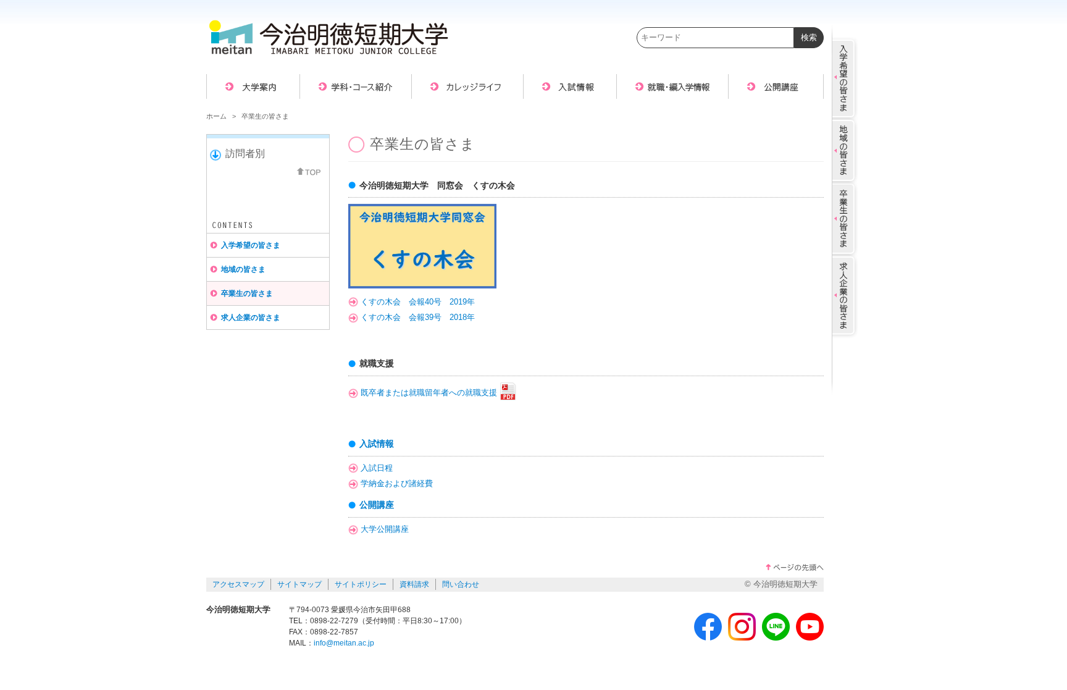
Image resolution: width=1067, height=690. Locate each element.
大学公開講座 (385, 529)
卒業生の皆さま (247, 293)
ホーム (216, 116)
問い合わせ (460, 584)
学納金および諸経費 (397, 483)
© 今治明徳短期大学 (781, 584)
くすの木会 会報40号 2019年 (418, 302)
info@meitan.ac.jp (344, 643)
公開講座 (376, 505)
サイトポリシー (361, 584)
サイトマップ (299, 584)
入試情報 (376, 443)
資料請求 (414, 584)
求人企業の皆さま (250, 317)
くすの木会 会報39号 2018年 (418, 317)
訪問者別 (245, 153)
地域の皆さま (243, 269)
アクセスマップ (238, 584)
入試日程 (377, 468)
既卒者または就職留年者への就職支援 (429, 393)
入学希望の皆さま (250, 245)
